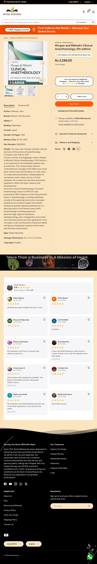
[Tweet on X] (64, 149)
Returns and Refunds (13, 505)
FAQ (5, 501)
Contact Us (8, 524)
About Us (8, 496)
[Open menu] (93, 11)
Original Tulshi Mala (58, 468)
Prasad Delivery (57, 454)
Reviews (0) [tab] (23, 105)
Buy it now (74, 104)
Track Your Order (11, 515)
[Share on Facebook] (69, 149)
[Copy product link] (78, 149)
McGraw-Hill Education (64, 42)
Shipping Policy (10, 519)
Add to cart (81, 96)
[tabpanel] (25, 177)
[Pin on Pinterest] (73, 149)
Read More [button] (56, 359)
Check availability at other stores (71, 124)
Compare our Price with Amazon (71, 111)
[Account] (84, 11)
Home (6, 38)
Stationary (54, 463)
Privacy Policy (10, 510)
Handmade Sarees (58, 458)
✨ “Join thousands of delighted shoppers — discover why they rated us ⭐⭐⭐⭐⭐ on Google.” (74, 81)
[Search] (92, 22)
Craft (52, 473)
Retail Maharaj (14, 555)
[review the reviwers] (44, 298)
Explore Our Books (58, 449)
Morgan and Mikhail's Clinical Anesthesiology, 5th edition (24, 38)
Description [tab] (9, 105)
